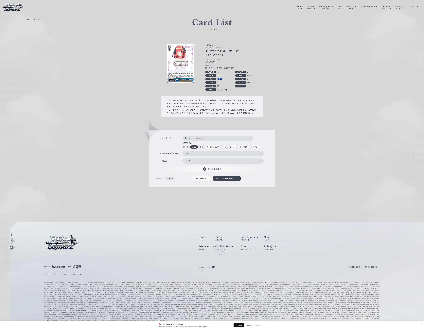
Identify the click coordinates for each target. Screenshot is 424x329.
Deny (249, 325)
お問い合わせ (355, 267)
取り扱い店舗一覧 (370, 267)
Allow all (239, 325)
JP (412, 7)
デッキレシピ (221, 254)
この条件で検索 (227, 178)
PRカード (220, 252)
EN (417, 7)
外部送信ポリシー (77, 274)
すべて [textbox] (187, 153)
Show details (258, 325)
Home (28, 20)
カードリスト (221, 249)
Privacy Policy (204, 326)
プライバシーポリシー (60, 274)
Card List (36, 20)
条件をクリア (201, 178)
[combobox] (223, 153)
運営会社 (47, 274)
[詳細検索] (186, 142)
